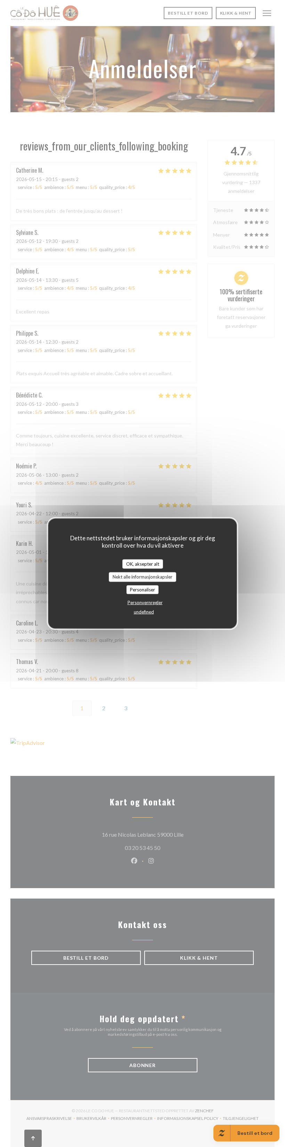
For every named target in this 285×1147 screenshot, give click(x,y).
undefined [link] (144, 612)
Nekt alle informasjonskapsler (142, 577)
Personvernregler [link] (145, 602)
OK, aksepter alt (142, 563)
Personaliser (142, 589)
